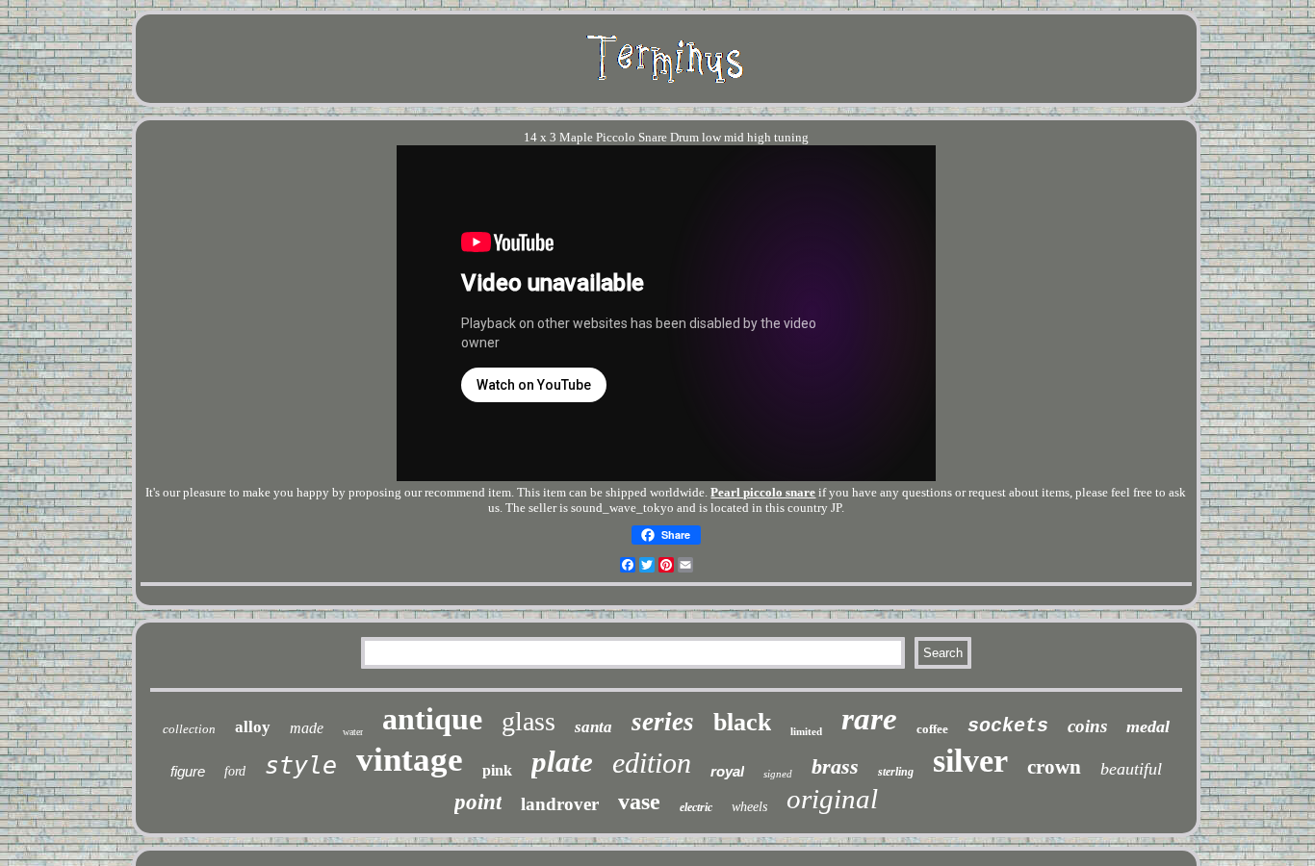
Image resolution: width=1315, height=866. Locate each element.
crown (1054, 766)
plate (562, 761)
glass (528, 721)
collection (189, 729)
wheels (749, 807)
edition (651, 762)
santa (593, 727)
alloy (253, 727)
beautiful (1131, 768)
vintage (409, 759)
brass (835, 766)
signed (777, 773)
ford (234, 771)
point (478, 802)
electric (696, 807)
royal (727, 771)
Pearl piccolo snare (762, 492)
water (353, 731)
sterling (896, 771)
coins (1087, 726)
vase (639, 801)
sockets (1007, 726)
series (663, 721)
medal (1148, 726)
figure (187, 771)
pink (497, 770)
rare (869, 718)
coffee (932, 729)
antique (432, 718)
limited (806, 731)
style (301, 765)
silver (970, 760)
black (742, 722)
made (306, 728)
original (832, 798)
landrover (560, 804)
